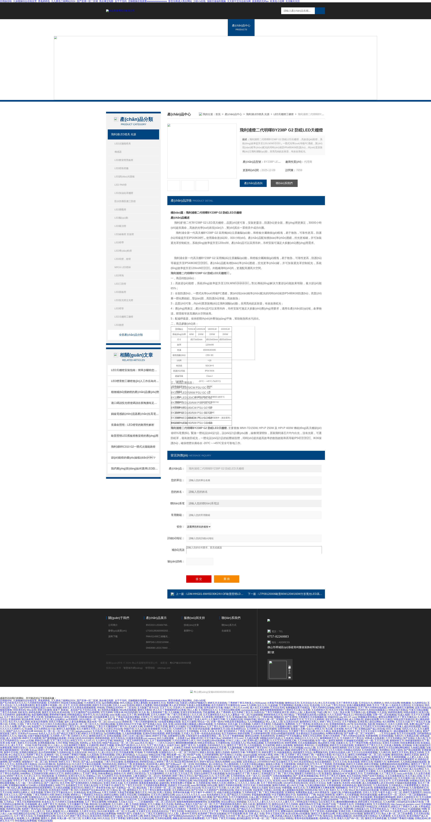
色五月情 (64, 783)
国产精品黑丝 (220, 797)
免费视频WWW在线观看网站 (394, 764)
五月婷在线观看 (163, 818)
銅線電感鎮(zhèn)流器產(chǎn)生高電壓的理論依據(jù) (135, 413)
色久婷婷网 (388, 721)
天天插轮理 (92, 745)
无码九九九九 (409, 728)
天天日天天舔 (402, 721)
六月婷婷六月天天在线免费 (58, 747)
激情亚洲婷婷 (335, 740)
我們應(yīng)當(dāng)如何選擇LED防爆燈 (135, 468)
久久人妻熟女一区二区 (237, 714)
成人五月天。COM (21, 745)
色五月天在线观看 (406, 733)
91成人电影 (403, 714)
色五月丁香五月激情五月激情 (248, 757)
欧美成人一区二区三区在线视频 (169, 768)
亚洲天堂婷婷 (161, 797)
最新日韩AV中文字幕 (310, 804)
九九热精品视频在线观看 (413, 761)
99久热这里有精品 (303, 761)
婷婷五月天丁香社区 (69, 761)
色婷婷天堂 (186, 766)
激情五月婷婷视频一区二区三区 (364, 754)
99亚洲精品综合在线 (24, 813)
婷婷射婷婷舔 (102, 738)
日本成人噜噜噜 (392, 745)
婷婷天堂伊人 (20, 747)
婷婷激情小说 (390, 778)
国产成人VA (24, 726)
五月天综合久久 (308, 703)
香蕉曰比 (309, 745)
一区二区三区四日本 (164, 801)
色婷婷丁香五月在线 (152, 771)
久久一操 (20, 783)
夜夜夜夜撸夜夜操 (148, 783)
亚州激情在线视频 (71, 797)
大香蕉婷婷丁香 (158, 712)
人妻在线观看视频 (305, 780)
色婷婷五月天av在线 (178, 785)
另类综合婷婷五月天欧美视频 (209, 773)
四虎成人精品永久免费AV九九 (290, 816)
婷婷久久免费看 (144, 705)
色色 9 (212, 780)
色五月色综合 (118, 738)
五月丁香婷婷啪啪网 (160, 740)
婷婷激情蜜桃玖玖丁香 (417, 740)
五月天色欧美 (82, 771)
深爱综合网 (132, 818)
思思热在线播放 (110, 710)
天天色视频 (244, 724)
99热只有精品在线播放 (229, 792)
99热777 (59, 785)
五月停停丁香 (233, 816)
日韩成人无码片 (193, 771)
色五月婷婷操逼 (301, 771)
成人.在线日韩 (13, 738)
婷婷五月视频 (107, 745)
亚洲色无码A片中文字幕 (128, 724)
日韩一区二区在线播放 (384, 714)
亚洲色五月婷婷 (182, 747)
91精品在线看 (45, 820)
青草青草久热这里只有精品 (411, 766)
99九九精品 (126, 703)
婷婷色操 (331, 806)
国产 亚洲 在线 (115, 719)
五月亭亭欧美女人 (327, 757)
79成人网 (322, 712)
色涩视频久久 (71, 757)
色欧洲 (371, 724)
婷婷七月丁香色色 (47, 750)
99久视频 (207, 797)
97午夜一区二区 (260, 818)
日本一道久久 (253, 776)
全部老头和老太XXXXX (362, 766)
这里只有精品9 (422, 707)
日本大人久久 (11, 794)
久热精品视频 (418, 747)
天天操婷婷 (25, 757)
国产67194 (197, 790)
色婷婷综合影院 (369, 747)
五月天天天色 (339, 761)
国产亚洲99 (291, 717)
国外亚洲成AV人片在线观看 (217, 757)
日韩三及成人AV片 (197, 719)
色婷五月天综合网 (27, 743)
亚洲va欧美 (45, 768)
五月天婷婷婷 (131, 783)
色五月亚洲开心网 (133, 816)
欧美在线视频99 (80, 766)
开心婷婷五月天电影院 (173, 809)
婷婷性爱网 (290, 743)
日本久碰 (232, 724)
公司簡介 (113, 625)
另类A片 (398, 735)
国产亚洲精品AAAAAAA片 (182, 816)
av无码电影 (72, 719)
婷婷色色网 (34, 712)
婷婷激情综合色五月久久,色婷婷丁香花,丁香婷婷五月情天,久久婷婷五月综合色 (136, 806)
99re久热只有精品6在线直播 (363, 790)
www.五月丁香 (128, 714)
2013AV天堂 (118, 780)
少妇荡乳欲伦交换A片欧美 (183, 759)
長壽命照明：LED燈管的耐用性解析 (132, 424)
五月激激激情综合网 (44, 816)
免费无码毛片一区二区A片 (392, 794)
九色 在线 (163, 759)
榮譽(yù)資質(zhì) (117, 630)
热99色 (62, 804)
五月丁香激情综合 (207, 759)
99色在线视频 (160, 705)
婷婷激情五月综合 (302, 752)
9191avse (260, 703)
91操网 (386, 754)
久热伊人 (255, 773)
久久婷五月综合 (102, 780)
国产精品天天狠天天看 (68, 733)
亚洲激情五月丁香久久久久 (369, 745)
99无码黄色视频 (368, 794)
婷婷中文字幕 (159, 735)
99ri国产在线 (193, 754)
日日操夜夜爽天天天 (103, 717)
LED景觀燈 (120, 209)
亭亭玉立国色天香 (275, 813)
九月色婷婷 (135, 750)
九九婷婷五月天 (110, 776)
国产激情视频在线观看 (54, 738)
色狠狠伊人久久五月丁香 (63, 799)
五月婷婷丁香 (42, 799)
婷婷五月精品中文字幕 (155, 816)
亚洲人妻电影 (140, 703)
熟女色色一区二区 (96, 721)
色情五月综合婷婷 (312, 735)
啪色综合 (328, 816)
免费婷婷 (290, 724)
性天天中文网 (336, 710)
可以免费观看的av (195, 726)
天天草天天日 (324, 747)
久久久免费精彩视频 (387, 771)
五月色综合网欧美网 (229, 710)
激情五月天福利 (177, 726)
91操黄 (28, 728)
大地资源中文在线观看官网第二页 (203, 735)
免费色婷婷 (393, 761)
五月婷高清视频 (61, 787)
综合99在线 (360, 724)
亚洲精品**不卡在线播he (288, 735)
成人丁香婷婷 (223, 712)
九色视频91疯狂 (283, 726)
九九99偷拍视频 (305, 740)
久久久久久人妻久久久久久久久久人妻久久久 (271, 801)
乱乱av (33, 750)
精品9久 (299, 799)
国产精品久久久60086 (238, 794)
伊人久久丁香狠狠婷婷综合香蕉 (169, 710)
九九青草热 (207, 717)
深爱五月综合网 (128, 794)
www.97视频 (287, 780)
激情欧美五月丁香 (380, 757)
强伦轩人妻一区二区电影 (270, 719)
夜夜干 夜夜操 (60, 710)
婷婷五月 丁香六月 (141, 768)
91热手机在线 (39, 745)
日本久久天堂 (370, 792)
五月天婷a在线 (421, 813)
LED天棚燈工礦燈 (123, 316)
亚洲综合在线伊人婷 (339, 752)
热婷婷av (179, 804)
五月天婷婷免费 (400, 780)
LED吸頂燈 (120, 226)
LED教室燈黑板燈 (123, 160)
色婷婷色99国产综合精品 (57, 766)
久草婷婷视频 (398, 757)
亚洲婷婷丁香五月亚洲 (155, 726)
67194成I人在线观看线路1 (40, 785)
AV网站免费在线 (334, 733)
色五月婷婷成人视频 (279, 750)
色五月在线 (167, 804)
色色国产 (36, 726)
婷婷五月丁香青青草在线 (97, 787)
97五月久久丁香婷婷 (321, 764)
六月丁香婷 (211, 818)
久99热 (12, 724)
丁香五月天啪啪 (227, 818)
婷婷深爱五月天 (299, 750)
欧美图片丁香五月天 (68, 726)
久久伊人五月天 (32, 776)
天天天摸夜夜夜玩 (394, 776)
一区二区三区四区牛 (187, 752)
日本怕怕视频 (386, 735)
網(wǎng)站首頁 (187, 27)
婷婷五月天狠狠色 (113, 799)
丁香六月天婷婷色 (100, 759)
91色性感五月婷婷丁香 (61, 790)
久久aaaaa (141, 754)
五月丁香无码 (317, 811)
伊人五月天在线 (326, 703)
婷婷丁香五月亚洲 (33, 717)
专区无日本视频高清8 (336, 719)
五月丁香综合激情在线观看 (156, 790)
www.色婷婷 (291, 809)
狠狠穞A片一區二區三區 (34, 761)
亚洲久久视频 (231, 806)
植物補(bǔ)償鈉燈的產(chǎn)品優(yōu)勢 (135, 392)
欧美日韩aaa (93, 792)
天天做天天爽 (146, 797)
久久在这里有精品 (68, 778)
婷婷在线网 (243, 733)
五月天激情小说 (406, 778)
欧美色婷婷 (125, 776)
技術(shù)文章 (191, 625)
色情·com (252, 759)
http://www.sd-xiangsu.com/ (405, 804)
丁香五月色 (124, 768)
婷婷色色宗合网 (120, 750)
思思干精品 (316, 771)
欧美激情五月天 (157, 703)
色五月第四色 (354, 776)
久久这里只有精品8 (240, 778)
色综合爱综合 (228, 801)
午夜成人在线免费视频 (198, 705)
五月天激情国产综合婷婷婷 (85, 712)
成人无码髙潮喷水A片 (51, 780)
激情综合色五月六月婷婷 (285, 804)
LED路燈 (119, 325)
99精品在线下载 (156, 754)
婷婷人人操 (296, 712)
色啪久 (228, 707)
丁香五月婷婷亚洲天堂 (277, 712)
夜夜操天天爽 (298, 728)
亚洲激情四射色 (337, 724)
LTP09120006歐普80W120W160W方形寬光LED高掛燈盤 (293, 593)
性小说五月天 (340, 754)
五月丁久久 (166, 707)
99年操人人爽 (266, 816)
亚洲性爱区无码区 (152, 750)
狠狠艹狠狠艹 (300, 726)
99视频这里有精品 (367, 717)
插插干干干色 (315, 816)
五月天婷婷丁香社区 (359, 778)
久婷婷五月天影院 (261, 724)
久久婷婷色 (225, 799)
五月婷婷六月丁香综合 (351, 738)
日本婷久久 (253, 717)
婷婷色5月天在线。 (262, 778)
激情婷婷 (298, 745)
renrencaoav (114, 721)
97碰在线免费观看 (351, 792)
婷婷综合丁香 (125, 764)
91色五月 (166, 728)
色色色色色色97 (254, 726)
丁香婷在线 (267, 717)
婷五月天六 (60, 813)
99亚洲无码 (19, 710)
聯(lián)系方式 (229, 625)
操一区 (122, 790)
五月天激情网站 (155, 773)
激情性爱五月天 (372, 813)
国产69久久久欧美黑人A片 (394, 811)
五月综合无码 (277, 707)
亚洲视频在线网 (16, 785)
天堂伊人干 (179, 707)
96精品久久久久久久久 (306, 738)
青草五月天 (299, 787)
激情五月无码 (49, 712)
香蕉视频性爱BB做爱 (384, 797)
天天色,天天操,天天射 (211, 731)
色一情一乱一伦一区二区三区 (58, 731)
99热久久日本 (218, 783)
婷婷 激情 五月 (120, 778)
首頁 (218, 114)
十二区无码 (130, 707)
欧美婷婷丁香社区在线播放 (212, 813)
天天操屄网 (268, 745)
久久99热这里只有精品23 (363, 806)
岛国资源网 (295, 778)
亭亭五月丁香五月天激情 (332, 776)
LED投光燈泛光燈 (123, 300)
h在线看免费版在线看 (169, 721)
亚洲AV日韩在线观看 (153, 733)
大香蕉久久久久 (263, 780)
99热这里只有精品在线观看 (236, 766)
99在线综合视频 (362, 714)
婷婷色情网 (85, 705)
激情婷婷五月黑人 (309, 721)
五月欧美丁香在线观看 (360, 797)
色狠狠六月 (380, 761)
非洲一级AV (217, 721)
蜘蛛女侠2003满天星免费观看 (188, 818)
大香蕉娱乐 (384, 806)
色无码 (276, 780)
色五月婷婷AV (229, 733)
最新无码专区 (364, 785)
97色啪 (138, 752)
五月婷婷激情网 (210, 754)
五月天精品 (275, 806)
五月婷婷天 (252, 728)
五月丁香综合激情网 (95, 801)
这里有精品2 (249, 761)
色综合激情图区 (322, 761)
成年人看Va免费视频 (75, 721)
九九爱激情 (384, 816)
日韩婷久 (25, 790)
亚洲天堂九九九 (76, 776)
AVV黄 (217, 766)
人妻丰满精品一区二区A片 (146, 776)
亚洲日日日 (240, 759)
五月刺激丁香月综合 (147, 707)
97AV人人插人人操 (236, 740)
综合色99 (274, 766)
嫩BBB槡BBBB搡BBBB (102, 771)
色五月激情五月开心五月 (89, 728)
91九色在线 (102, 714)
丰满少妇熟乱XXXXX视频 (349, 813)
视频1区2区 (197, 738)
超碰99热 (164, 783)
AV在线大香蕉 (265, 754)
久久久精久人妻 (119, 804)
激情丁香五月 (188, 745)
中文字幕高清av (212, 738)
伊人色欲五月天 (16, 754)
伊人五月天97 (323, 780)
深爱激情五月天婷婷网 (382, 759)
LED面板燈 (120, 292)
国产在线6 (408, 738)
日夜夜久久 (138, 813)
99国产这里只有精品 (373, 776)
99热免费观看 (97, 809)
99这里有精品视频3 (137, 757)
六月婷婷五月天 (92, 703)
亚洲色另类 (344, 811)
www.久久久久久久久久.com (190, 794)
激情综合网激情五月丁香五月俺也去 (397, 717)
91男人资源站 (164, 792)
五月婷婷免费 (150, 752)
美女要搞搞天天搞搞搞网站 (310, 733)
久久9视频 (173, 712)
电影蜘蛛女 (341, 787)
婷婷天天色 (367, 761)
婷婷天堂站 (218, 816)
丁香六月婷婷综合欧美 (352, 735)
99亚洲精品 (351, 710)
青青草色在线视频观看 (306, 818)
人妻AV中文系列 (187, 813)
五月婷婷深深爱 (39, 773)
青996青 (52, 761)
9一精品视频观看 (399, 731)
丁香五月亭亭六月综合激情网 (354, 799)
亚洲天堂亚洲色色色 (191, 712)
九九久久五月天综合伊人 (36, 759)
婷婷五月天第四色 (217, 703)
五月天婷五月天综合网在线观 (375, 726)
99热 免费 (409, 724)
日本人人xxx (118, 705)
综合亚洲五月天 (326, 801)
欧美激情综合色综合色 (85, 747)
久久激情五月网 (216, 719)
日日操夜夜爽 (126, 752)
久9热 (20, 724)
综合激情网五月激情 (74, 745)
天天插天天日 (143, 811)
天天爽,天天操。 (28, 778)
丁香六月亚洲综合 (180, 714)
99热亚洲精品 (87, 726)
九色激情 (201, 745)
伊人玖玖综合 (302, 806)
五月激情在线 (223, 743)
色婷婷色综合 (64, 764)
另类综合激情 (86, 778)
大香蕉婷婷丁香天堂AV (255, 747)
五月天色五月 (185, 773)
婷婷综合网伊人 (73, 773)
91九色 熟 (144, 712)
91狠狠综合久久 (167, 752)
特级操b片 (381, 724)
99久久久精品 (323, 731)
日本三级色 (396, 750)
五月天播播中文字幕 (77, 804)
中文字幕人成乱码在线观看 (406, 726)
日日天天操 (249, 785)
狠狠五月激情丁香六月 (178, 757)
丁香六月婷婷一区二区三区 (161, 787)
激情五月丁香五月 (236, 745)
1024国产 (266, 776)
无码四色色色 (109, 764)
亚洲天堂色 (111, 731)
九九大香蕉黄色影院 (23, 705)
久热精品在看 (411, 735)
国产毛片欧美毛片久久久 (13, 703)
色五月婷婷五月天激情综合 (225, 705)
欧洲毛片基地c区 (338, 768)
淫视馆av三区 (93, 776)
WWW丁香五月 (14, 776)
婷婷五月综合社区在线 (223, 809)
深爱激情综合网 (176, 735)
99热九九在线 (247, 806)
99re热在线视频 (127, 710)
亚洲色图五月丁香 (270, 773)
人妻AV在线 (309, 712)
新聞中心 (264, 27)
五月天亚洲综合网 (347, 757)
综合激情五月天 (284, 761)
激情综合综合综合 (412, 790)
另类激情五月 (253, 752)
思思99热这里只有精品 (365, 816)
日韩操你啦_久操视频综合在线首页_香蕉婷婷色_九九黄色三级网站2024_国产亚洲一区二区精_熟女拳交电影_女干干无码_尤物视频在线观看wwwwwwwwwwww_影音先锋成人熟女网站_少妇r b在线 (103, 700)
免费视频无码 (320, 752)
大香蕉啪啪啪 (333, 785)
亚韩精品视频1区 (28, 752)
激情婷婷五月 (263, 804)
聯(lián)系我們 (305, 27)
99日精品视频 (107, 724)
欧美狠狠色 (139, 764)
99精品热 (73, 743)
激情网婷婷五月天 (329, 738)
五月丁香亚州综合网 (271, 783)
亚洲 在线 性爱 (8, 743)
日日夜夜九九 (238, 743)
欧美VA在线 (63, 712)
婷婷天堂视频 (371, 764)
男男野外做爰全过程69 (69, 806)
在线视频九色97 (289, 766)
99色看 (327, 778)
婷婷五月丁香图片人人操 (404, 806)
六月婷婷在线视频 (284, 799)
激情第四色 (397, 754)
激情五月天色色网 (297, 768)
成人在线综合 (215, 764)
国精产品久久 (13, 731)
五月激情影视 (288, 764)
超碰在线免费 (371, 719)
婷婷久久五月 (42, 719)
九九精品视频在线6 (315, 785)
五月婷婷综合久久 (207, 710)
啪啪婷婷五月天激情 (52, 809)
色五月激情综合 (134, 780)
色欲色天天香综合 (400, 705)
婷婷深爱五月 (269, 752)
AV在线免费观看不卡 (406, 759)
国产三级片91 (51, 783)
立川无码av (342, 759)
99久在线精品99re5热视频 (211, 740)
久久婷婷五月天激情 (364, 771)
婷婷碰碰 (241, 801)
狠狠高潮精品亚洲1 (385, 766)
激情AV (335, 780)
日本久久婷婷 (395, 724)
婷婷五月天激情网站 (346, 707)
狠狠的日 (278, 717)
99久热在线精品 (338, 797)
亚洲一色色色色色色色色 (207, 733)
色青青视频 (37, 792)
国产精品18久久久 (204, 776)
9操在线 (22, 735)
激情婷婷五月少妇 (220, 728)
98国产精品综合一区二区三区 (117, 743)
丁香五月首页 (32, 724)
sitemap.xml (163, 668)
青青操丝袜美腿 (181, 792)
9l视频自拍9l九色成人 (271, 738)
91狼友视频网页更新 (11, 759)
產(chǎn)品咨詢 (253, 183)
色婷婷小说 (172, 703)
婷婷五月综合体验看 (120, 766)
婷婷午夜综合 (207, 761)
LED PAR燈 (120, 184)
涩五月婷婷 (106, 712)
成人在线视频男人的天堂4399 (377, 783)
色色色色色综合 (160, 811)
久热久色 (420, 738)
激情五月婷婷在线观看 (230, 785)
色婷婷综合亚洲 (75, 813)
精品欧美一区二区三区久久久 (83, 724)
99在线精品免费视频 (25, 820)
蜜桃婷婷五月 (397, 740)
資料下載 (113, 636)
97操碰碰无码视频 (353, 740)
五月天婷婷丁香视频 (157, 719)
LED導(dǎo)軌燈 (123, 250)
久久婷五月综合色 (113, 728)
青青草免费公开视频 (181, 783)
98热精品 (118, 740)
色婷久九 (334, 790)
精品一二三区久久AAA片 (161, 743)
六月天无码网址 (393, 738)
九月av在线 (364, 757)
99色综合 (259, 712)
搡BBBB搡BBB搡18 (186, 743)
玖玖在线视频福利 (307, 743)
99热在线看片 (410, 712)
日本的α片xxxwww (27, 733)
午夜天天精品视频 (418, 710)
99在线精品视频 (275, 809)
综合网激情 (104, 804)
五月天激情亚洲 (44, 813)
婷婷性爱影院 (378, 799)
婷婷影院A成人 (147, 761)
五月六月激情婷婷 (238, 797)
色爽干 (339, 794)
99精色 (289, 818)
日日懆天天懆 (340, 778)
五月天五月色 (82, 759)
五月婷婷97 (53, 703)
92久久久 (269, 726)
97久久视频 (154, 804)
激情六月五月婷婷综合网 (179, 780)
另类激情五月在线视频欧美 (312, 717)
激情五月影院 (144, 710)
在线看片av (183, 738)
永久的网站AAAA (181, 790)
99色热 (100, 707)
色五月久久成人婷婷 (19, 721)
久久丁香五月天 (387, 773)
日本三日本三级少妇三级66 (136, 735)
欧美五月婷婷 (149, 759)
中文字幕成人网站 (99, 766)
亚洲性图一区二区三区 (352, 780)
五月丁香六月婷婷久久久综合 (288, 797)
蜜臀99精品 (287, 811)
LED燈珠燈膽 (121, 168)
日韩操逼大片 (361, 809)
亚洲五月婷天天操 (112, 783)
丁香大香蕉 (124, 731)
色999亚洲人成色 (155, 764)
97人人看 (173, 813)
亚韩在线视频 (114, 735)
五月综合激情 (388, 733)
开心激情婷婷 (231, 764)
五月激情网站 (286, 705)
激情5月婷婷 (278, 785)
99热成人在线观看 (374, 738)
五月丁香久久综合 (13, 717)
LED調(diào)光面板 (124, 176)
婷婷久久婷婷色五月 (407, 797)
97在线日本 (130, 799)
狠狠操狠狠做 (31, 768)
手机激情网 (209, 712)
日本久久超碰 (36, 747)
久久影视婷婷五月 (418, 787)
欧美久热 (424, 712)
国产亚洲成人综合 (152, 724)
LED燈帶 (119, 242)
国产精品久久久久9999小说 (251, 809)
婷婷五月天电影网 (31, 738)
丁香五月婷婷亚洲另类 (136, 740)
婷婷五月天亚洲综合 (92, 733)
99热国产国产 (124, 813)
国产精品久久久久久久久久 (78, 780)
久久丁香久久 (231, 750)
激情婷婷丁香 (266, 768)
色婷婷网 (348, 809)
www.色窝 (115, 714)
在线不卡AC (173, 745)
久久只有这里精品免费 (15, 797)
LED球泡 (119, 275)
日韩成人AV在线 (272, 790)
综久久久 (262, 705)
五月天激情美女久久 (213, 714)
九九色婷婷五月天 (294, 719)
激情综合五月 (292, 703)
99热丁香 (279, 754)
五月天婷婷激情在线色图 (151, 799)
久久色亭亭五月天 (270, 811)
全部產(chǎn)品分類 (131, 334)
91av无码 (37, 757)
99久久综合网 (392, 703)
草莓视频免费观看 (261, 794)
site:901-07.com (347, 717)
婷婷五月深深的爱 (48, 778)
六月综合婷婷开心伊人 (184, 740)
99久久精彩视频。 (166, 738)
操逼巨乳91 (77, 787)
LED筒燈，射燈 (122, 259)
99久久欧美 (249, 804)
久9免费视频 (321, 745)
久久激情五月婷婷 (190, 717)
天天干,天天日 (70, 705)
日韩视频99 (143, 794)
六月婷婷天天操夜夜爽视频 (69, 801)
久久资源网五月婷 (173, 771)
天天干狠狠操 (349, 721)
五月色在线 (98, 731)
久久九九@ (353, 726)
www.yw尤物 (26, 740)
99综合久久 (94, 752)
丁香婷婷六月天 (157, 757)
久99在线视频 (263, 785)
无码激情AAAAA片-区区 (56, 717)
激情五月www (118, 759)
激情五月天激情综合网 (323, 813)
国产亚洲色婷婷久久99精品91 (86, 783)
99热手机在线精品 (135, 809)
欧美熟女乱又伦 (319, 724)
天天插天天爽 (135, 726)
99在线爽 (356, 783)
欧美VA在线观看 (201, 728)
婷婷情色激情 (395, 712)
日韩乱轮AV (421, 818)
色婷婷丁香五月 (34, 754)
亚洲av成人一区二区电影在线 (163, 766)
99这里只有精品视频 (71, 703)
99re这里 (31, 710)
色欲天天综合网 (243, 790)
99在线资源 (48, 776)
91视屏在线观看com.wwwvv (141, 738)
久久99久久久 (419, 771)
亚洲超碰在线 (239, 717)
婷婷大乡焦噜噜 (284, 745)
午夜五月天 (407, 799)
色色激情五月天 (74, 785)
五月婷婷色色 (237, 776)
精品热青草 (27, 719)
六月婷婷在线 (64, 752)
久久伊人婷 (233, 787)
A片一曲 (368, 740)
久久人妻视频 (32, 818)
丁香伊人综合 (277, 818)
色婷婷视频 (331, 811)
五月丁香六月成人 (156, 745)
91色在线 (315, 705)
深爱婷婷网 (283, 728)
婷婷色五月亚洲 (217, 747)
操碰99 (148, 780)
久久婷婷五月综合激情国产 (246, 799)
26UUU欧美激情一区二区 (110, 811)
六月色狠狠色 (254, 745)
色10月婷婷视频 (46, 752)
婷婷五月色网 (62, 794)
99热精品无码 (417, 780)
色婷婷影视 (415, 811)
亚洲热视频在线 (46, 743)
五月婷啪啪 (192, 731)
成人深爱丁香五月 (47, 804)
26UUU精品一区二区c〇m (92, 719)
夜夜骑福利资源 (36, 806)
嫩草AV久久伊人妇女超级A (111, 757)
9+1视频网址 (393, 799)
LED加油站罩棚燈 (123, 193)
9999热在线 (311, 790)
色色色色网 (223, 780)
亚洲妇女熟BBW (329, 799)
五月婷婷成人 (396, 785)
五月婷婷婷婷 (49, 726)
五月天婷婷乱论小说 (44, 728)
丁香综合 (245, 787)
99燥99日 (333, 717)
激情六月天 (141, 792)
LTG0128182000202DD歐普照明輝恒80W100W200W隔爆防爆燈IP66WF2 (158, 630)
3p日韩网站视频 (110, 703)
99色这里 (337, 809)
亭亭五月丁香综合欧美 (360, 787)
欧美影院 (326, 773)
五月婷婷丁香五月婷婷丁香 (299, 754)
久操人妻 (253, 797)
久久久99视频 (295, 747)
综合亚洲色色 (284, 771)
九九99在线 (14, 799)
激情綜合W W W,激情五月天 (347, 773)
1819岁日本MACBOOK (295, 783)
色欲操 (320, 794)
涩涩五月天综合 (317, 783)
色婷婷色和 (55, 797)
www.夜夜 (196, 757)
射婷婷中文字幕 (194, 707)
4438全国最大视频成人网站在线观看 (193, 724)
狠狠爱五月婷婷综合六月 (308, 773)
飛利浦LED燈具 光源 (123, 134)
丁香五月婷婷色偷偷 (135, 719)
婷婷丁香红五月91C (330, 721)
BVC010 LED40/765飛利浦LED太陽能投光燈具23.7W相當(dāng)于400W (158, 625)
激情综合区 (17, 768)
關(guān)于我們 (214, 27)
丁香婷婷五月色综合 (92, 794)
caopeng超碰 (250, 754)
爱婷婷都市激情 (57, 714)
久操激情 (50, 806)
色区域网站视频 (39, 714)
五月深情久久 (260, 750)
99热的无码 (303, 764)
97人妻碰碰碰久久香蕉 (188, 750)
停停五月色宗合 (34, 766)
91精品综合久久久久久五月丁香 (202, 811)
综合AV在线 (20, 806)
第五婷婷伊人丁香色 (234, 731)
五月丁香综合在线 (15, 766)
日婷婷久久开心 (79, 735)
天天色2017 (179, 731)
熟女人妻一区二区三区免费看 (397, 813)
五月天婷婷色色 (381, 804)
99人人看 (192, 710)
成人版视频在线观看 (292, 790)
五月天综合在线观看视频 (364, 752)
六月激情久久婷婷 (336, 726)
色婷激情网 (371, 735)
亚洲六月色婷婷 (331, 735)
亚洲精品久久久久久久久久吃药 (325, 750)
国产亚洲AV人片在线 (230, 754)
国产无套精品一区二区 (123, 787)
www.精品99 (271, 757)
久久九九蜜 (343, 806)
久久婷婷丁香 (306, 766)
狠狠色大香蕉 (273, 764)
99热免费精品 (105, 773)
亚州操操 (406, 745)
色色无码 (96, 743)
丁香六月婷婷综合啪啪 (322, 707)
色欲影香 (257, 790)
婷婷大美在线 (207, 752)
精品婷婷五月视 (326, 743)
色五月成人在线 (413, 776)
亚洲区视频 (97, 799)
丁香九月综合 (338, 705)
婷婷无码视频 (173, 733)
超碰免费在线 (23, 714)
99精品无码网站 (87, 757)
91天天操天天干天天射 (214, 787)
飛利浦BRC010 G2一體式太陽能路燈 (133, 446)
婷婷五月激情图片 (412, 792)
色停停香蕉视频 (200, 747)
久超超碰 (272, 705)
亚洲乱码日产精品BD (233, 726)
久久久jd (325, 705)
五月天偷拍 (262, 806)
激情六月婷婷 (222, 752)
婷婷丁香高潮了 (137, 778)
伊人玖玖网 (342, 766)
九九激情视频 (234, 747)
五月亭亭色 (402, 787)
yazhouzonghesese (312, 778)
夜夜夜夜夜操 (339, 731)
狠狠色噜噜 (6, 710)
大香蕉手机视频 (275, 703)
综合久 (309, 728)
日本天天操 (353, 747)
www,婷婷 (376, 778)
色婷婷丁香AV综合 (31, 809)
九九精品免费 (251, 738)
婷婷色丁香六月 (165, 761)
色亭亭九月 (89, 714)
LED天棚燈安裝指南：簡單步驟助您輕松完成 (135, 370)
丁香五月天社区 (133, 785)
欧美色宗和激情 (39, 721)
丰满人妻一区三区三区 (68, 818)
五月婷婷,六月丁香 (60, 735)
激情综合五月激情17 (212, 750)
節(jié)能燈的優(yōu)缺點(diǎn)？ (133, 457)
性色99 (130, 705)
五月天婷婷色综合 (278, 731)
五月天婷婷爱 (123, 771)
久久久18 (197, 714)
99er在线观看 (200, 780)
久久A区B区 (173, 717)
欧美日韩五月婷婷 (99, 816)
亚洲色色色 (80, 792)
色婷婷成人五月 (327, 818)
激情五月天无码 (400, 752)
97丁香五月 (88, 797)
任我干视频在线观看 (38, 735)
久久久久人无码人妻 (248, 783)
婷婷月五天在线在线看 (341, 745)
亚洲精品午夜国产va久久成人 (81, 768)
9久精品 (213, 799)
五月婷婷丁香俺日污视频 (73, 754)
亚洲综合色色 (306, 809)
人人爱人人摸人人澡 (417, 757)
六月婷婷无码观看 (36, 703)
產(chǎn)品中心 (241, 27)
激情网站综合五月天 (178, 778)
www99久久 (6, 816)
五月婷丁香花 (89, 773)
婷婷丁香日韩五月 (188, 806)
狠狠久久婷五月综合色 (189, 787)
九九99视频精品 (255, 721)
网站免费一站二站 (176, 754)
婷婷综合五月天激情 (200, 778)
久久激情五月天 (260, 766)
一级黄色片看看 (323, 754)
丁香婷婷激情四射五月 (76, 809)
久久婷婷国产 (211, 790)
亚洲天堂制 (58, 768)
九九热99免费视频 (131, 733)
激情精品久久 (134, 790)
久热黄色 (288, 738)
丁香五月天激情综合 (156, 813)
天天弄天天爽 (212, 768)
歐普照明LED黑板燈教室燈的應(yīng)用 (134, 435)
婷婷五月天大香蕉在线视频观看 (79, 707)
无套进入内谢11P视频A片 (193, 703)
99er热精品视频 (254, 743)
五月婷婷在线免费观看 (155, 785)
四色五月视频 (56, 721)
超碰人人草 (169, 750)
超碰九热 (336, 792)
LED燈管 (119, 308)
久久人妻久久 (37, 811)
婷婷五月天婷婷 (354, 764)
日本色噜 (338, 728)
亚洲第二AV (268, 799)
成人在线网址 (57, 719)
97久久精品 (386, 719)
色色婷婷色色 (267, 735)
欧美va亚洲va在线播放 (298, 813)
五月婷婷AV (220, 724)
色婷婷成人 (9, 818)
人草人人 (136, 771)
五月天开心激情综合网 (162, 794)
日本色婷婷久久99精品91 (194, 799)
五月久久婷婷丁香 (160, 714)
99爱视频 (287, 787)
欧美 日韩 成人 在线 (253, 813)
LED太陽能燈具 (122, 143)
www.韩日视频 (53, 707)
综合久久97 (63, 816)
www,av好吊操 (404, 773)
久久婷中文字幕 (104, 740)
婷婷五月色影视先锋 (81, 717)
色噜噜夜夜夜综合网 (384, 787)
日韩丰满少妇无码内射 (125, 712)
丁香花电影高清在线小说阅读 (310, 714)
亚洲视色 (289, 792)
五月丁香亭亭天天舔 (346, 703)
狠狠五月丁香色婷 (156, 778)
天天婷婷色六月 (319, 710)
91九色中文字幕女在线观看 (86, 764)
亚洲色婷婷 (14, 719)
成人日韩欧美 (356, 719)
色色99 (346, 783)
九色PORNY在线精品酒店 (31, 707)
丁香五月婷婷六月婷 (43, 794)
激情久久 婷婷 (48, 818)
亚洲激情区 (371, 780)
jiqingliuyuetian (83, 731)
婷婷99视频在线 (317, 726)
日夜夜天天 (342, 743)
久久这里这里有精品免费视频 (100, 813)
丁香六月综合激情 (113, 761)
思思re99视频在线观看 (283, 733)
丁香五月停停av (398, 809)
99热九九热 (246, 750)
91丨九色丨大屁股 (161, 731)
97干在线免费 (234, 813)
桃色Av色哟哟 (222, 761)
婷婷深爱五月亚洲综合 (370, 801)
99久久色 (323, 790)
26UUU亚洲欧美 (46, 764)
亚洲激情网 (214, 801)
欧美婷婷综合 (238, 728)
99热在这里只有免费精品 (295, 759)
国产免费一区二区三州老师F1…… (362, 733)
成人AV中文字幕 (295, 785)
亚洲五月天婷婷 (390, 743)
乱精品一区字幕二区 (256, 731)
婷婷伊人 (379, 703)
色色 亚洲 (168, 724)
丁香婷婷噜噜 (88, 750)
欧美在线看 (354, 761)
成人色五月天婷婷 (259, 707)
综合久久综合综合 (9, 790)
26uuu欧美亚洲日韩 (324, 766)
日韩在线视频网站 (282, 776)
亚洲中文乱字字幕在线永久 (58, 792)
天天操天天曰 (125, 801)
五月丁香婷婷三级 (53, 757)
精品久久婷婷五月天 (378, 768)
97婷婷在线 (266, 797)
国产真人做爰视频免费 (242, 780)
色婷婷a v (85, 743)
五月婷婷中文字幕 (115, 809)
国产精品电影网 (412, 750)
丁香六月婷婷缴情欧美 (145, 721)
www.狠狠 (236, 761)
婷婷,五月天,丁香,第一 (378, 705)
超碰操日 (8, 806)
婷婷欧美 (127, 721)
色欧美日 (22, 712)
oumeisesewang (249, 710)
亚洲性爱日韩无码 (141, 731)
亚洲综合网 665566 (32, 731)
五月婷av (8, 801)
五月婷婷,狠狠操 (137, 804)
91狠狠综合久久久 (38, 797)
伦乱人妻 (15, 787)
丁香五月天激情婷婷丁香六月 (111, 726)
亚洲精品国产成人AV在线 (371, 728)
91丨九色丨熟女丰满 (339, 712)
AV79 (350, 724)
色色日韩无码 (134, 759)
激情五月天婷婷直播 (375, 818)
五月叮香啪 (61, 743)
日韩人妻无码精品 (124, 754)
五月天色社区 (398, 816)
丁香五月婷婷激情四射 (291, 757)
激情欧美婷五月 (97, 735)
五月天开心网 (222, 776)
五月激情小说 (358, 712)
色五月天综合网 (195, 768)
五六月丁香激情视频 (232, 735)
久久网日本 (384, 752)
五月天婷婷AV (7, 714)
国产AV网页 (14, 761)
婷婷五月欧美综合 (136, 773)
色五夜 (329, 728)
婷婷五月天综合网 (101, 705)
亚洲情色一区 (51, 754)
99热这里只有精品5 (403, 719)
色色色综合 (375, 743)
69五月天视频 (393, 728)
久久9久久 (89, 740)
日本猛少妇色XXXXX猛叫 (80, 738)
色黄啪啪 (371, 712)
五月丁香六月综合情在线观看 (58, 771)
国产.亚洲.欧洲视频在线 (305, 776)
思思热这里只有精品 (26, 764)
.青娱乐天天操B (259, 787)
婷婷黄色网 (143, 714)
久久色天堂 (171, 773)
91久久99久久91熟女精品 (53, 724)
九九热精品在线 (234, 719)
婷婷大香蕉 (84, 799)
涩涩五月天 (310, 757)
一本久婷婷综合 (34, 783)
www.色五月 (141, 743)
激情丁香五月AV (399, 768)
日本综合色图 (130, 797)
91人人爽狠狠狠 (69, 811)
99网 (423, 809)
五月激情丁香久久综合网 (302, 731)
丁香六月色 (287, 773)
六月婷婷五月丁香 (181, 728)
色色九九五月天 (47, 733)
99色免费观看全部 (409, 743)
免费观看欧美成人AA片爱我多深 (313, 792)
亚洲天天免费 (280, 778)
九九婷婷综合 (419, 703)
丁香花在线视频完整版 (232, 811)
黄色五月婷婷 (416, 752)
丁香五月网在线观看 (273, 792)
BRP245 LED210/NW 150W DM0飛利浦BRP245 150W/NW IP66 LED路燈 (158, 642)
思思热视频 (339, 764)
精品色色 (141, 787)
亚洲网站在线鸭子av (390, 790)
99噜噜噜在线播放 (359, 759)
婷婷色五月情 (35, 771)
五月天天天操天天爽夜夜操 (374, 731)
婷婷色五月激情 (178, 719)
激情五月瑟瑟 (411, 754)
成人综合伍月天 (109, 752)
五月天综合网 (381, 740)
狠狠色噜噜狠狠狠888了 (272, 710)
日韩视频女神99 (363, 804)
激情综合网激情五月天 (62, 759)
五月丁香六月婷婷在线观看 (372, 707)
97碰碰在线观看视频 (405, 783)
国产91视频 (25, 794)
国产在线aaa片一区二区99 (180, 764)
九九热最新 (88, 806)
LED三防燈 (120, 283)
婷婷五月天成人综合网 (298, 710)
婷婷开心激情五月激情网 (400, 707)
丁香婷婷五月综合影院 (198, 809)
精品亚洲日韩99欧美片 (186, 761)
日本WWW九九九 (216, 745)
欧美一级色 (116, 816)
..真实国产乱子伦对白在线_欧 (84, 710)
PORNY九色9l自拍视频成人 (372, 710)
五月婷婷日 (61, 776)
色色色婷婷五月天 (216, 794)
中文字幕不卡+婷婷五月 (111, 785)
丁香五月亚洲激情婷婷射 (28, 801)
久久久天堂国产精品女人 (340, 714)
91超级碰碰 (256, 714)
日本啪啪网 (31, 804)
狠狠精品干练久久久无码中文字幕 (220, 771)
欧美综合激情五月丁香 (237, 773)
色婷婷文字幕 (238, 752)
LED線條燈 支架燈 (124, 234)
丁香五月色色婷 (8, 712)
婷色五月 (319, 728)
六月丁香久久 (214, 726)
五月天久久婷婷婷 (314, 719)
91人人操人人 (55, 745)
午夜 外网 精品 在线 (68, 750)
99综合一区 (203, 721)
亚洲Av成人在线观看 (258, 740)
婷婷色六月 (353, 731)
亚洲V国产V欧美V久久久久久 (130, 745)
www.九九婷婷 (248, 705)
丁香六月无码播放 (357, 768)
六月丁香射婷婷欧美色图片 (227, 804)
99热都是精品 (74, 714)
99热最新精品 (284, 752)
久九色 (343, 790)
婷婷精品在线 (227, 790)
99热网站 (25, 773)
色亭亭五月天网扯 (202, 766)
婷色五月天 (76, 740)
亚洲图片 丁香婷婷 (318, 768)
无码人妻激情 (53, 811)
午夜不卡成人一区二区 (390, 792)
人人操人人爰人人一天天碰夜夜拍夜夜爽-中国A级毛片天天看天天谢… (135, 747)
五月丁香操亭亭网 (358, 743)
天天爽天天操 (89, 818)
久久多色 (382, 712)
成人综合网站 (416, 768)
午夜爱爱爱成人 (412, 785)
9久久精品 (111, 790)
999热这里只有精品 (306, 801)
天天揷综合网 (146, 818)
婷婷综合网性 (111, 794)
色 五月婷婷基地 (201, 783)
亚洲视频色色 (131, 761)
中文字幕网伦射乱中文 (283, 794)
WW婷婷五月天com (232, 738)
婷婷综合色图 (42, 740)
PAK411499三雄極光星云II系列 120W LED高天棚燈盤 (158, 636)
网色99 (93, 804)
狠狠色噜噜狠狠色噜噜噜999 (192, 801)
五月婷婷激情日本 (273, 743)
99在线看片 (280, 768)
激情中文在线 (11, 752)
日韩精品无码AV (114, 707)
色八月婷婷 (159, 780)
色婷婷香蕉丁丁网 (306, 794)
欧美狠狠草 (154, 728)
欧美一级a (321, 740)
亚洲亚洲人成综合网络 (369, 721)
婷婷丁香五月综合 (79, 816)
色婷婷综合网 (13, 809)
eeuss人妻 (309, 747)
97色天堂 (421, 778)
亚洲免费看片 (226, 759)
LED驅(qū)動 (121, 217)
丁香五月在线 (176, 811)
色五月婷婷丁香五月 (242, 712)
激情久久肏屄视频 (65, 728)
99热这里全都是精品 (235, 721)
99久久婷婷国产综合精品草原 (89, 790)
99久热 (152, 792)
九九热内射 (389, 801)
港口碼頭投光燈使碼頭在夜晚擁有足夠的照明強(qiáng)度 (135, 402)
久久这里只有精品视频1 (251, 764)
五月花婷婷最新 (322, 809)
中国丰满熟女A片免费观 (322, 759)
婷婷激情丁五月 (222, 717)
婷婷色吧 (13, 757)
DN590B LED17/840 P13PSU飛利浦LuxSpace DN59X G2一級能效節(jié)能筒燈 (158, 647)
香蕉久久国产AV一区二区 (198, 804)
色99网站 (384, 750)
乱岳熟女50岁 (291, 721)
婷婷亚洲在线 (312, 799)
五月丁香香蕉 (303, 724)
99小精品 (289, 714)
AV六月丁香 (351, 728)
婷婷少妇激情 (45, 710)
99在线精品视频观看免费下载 (185, 797)
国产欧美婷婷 (140, 766)
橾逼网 (20, 818)
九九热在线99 (380, 785)
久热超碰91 (278, 724)
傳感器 (118, 151)
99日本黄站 (160, 717)
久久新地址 (417, 705)
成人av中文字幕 (249, 816)
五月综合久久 (366, 703)
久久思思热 (93, 754)
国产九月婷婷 (204, 816)
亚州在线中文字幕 (213, 707)
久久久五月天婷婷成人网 (283, 740)
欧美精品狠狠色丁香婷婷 (109, 797)
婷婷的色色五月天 (273, 714)
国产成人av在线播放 (92, 761)
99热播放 (405, 703)
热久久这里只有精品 (249, 771)
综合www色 (227, 768)
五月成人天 (187, 733)
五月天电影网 (318, 806)
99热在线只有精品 (398, 710)
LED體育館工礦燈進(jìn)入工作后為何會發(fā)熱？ (135, 381)
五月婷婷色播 (371, 773)
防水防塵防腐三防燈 (125, 201)
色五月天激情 (189, 721)
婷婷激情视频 (301, 811)
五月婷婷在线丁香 (251, 792)
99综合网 (212, 785)
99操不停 (129, 728)
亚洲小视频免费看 (356, 705)
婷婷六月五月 (56, 773)
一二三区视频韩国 (143, 801)
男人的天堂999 (177, 705)
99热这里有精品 (205, 743)
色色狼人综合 (301, 705)
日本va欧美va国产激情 (317, 797)
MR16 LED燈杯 (122, 267)
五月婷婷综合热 (370, 750)
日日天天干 (384, 780)
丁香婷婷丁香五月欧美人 (241, 703)
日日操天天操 (103, 750)
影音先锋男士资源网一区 (49, 705)
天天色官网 (28, 799)
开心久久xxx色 (240, 707)
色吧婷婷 (166, 776)
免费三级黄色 (334, 783)
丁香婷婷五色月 (345, 804)
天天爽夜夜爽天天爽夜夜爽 (320, 787)
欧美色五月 (48, 801)
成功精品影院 (243, 818)
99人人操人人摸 (274, 721)
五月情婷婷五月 (103, 778)
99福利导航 (250, 719)
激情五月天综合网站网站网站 (394, 747)
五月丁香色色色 (39, 790)
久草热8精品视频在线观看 (365, 811)
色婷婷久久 (405, 771)
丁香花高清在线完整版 (127, 717)
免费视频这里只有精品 (297, 707)
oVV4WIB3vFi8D (266, 761)
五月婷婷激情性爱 (260, 733)
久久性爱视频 (351, 794)
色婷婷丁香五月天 (107, 768)
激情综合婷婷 (252, 735)
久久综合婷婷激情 (277, 747)
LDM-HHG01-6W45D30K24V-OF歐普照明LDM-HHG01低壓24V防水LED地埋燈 (234, 593)
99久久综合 (103, 818)
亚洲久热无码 (91, 785)
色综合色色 (274, 787)
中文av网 (130, 811)
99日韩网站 (201, 764)
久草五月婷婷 (109, 792)
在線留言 (283, 27)
